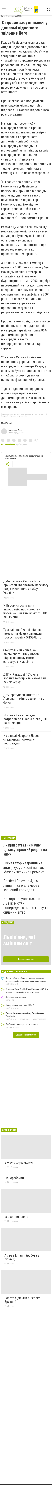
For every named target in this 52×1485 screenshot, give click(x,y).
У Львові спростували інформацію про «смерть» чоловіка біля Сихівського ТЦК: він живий (25, 611)
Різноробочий (14, 1178)
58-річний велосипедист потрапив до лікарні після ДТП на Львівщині (25, 719)
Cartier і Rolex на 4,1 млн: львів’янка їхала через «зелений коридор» (23, 885)
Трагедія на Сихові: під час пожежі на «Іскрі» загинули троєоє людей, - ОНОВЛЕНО (22, 633)
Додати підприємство (26, 1034)
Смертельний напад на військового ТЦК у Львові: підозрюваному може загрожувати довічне (21, 656)
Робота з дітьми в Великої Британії (22, 1300)
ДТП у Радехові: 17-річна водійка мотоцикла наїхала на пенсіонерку (24, 678)
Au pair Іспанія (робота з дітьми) (21, 1257)
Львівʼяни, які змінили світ (19, 940)
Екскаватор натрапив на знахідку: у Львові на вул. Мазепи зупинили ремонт (23, 867)
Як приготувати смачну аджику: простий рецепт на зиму (25, 849)
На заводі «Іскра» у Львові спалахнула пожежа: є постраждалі (21, 739)
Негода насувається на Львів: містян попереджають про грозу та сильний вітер (25, 905)
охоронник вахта (16, 1217)
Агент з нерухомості (18, 1163)
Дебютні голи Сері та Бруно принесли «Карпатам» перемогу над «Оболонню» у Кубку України (25, 587)
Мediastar (6, 423)
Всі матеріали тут (26, 959)
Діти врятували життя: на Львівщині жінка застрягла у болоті (23, 698)
